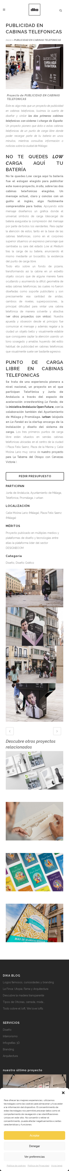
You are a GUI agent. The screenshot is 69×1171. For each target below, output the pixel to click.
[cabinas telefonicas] (34, 587)
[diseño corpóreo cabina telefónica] (34, 626)
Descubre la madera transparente (23, 995)
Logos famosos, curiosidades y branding (28, 982)
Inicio (9, 40)
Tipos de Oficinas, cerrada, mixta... (24, 1002)
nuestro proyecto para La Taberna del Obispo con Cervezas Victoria (34, 457)
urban (47, 416)
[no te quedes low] (34, 702)
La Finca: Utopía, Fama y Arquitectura (25, 988)
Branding (8, 1049)
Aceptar (34, 1135)
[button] (63, 1093)
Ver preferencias (34, 1156)
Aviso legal (56, 1165)
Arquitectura (10, 1055)
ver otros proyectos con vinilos (28, 316)
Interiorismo (10, 1036)
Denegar (34, 1146)
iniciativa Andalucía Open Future (31, 406)
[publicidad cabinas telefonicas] (34, 664)
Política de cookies (16, 1165)
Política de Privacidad (38, 1165)
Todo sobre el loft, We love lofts (23, 1008)
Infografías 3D (11, 1042)
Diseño (7, 1029)
